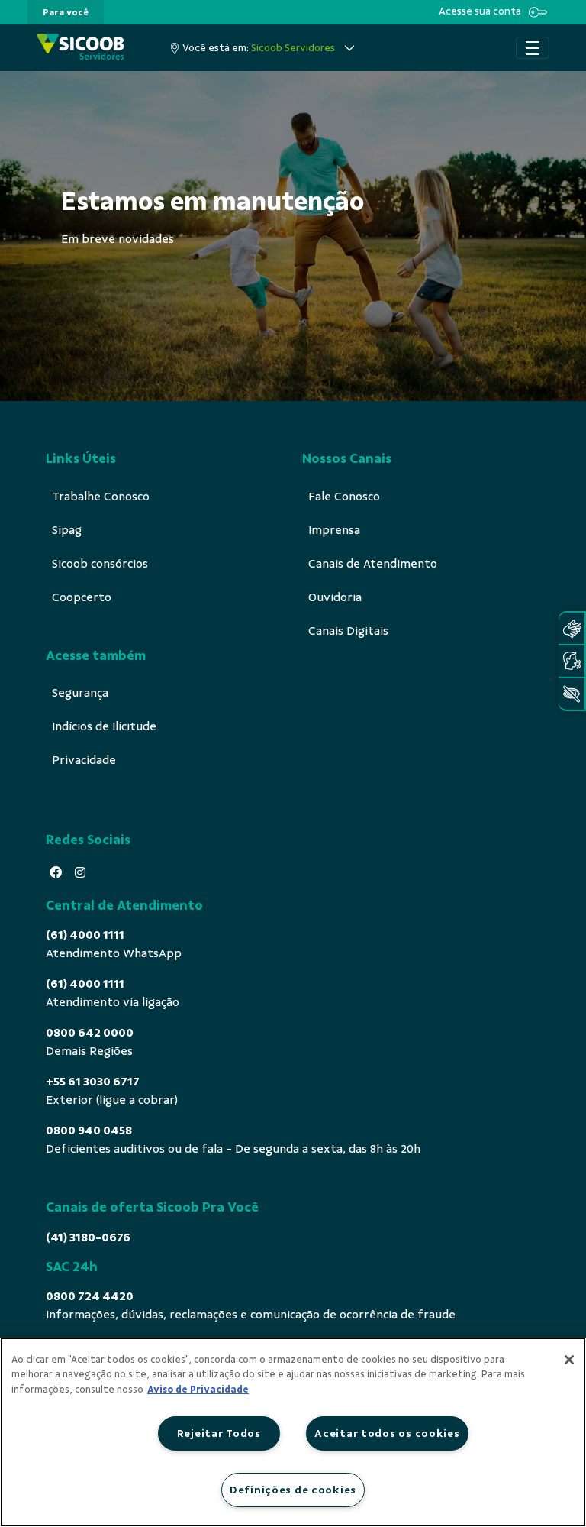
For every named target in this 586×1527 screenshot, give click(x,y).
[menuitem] (65, 12)
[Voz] (571, 661)
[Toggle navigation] (532, 48)
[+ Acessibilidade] (571, 694)
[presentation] (65, 12)
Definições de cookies (293, 1489)
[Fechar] (569, 1360)
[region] (293, 1432)
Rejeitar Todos (219, 1433)
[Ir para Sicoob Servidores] (80, 48)
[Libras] (571, 628)
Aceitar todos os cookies (386, 1433)
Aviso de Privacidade (198, 1389)
